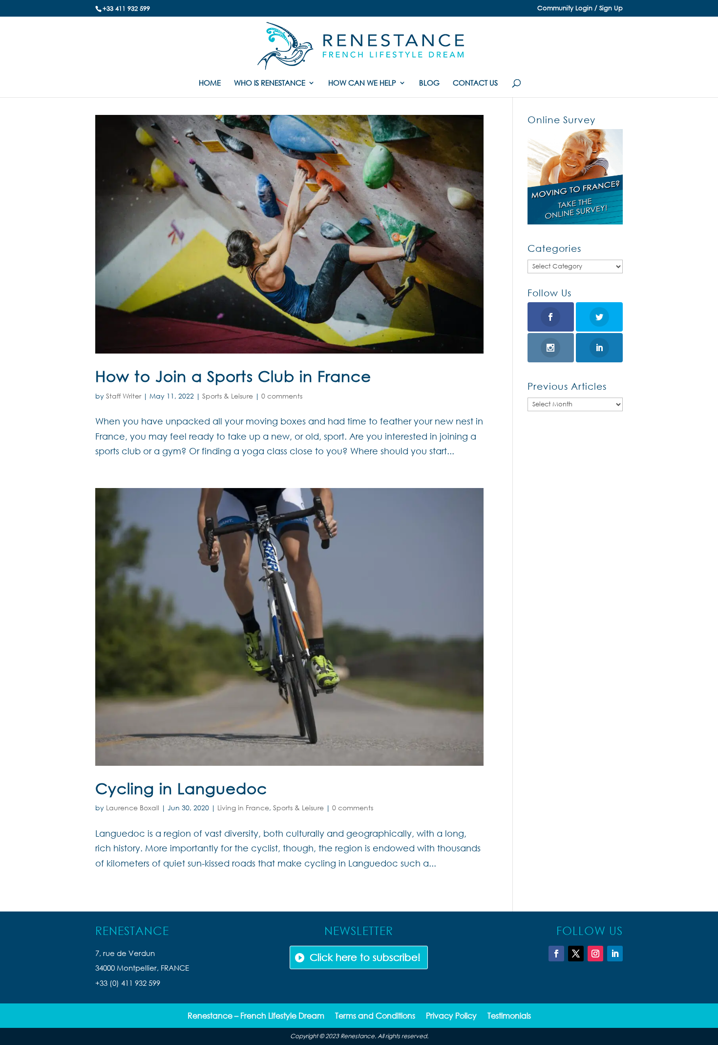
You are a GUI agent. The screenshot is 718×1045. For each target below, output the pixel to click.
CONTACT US (475, 83)
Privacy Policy (451, 1016)
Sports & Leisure (227, 395)
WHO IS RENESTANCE (269, 83)
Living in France (243, 807)
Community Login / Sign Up (580, 8)
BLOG (429, 83)
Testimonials (509, 1016)
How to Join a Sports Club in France (233, 376)
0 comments (281, 395)
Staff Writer (123, 395)
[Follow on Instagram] (595, 953)
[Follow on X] (576, 953)
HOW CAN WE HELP (362, 83)
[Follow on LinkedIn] (615, 953)
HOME (210, 83)
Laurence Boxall (132, 807)
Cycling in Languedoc (181, 788)
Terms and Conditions (375, 1016)
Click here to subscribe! (365, 957)
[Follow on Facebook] (556, 953)
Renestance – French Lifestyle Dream (256, 1016)
